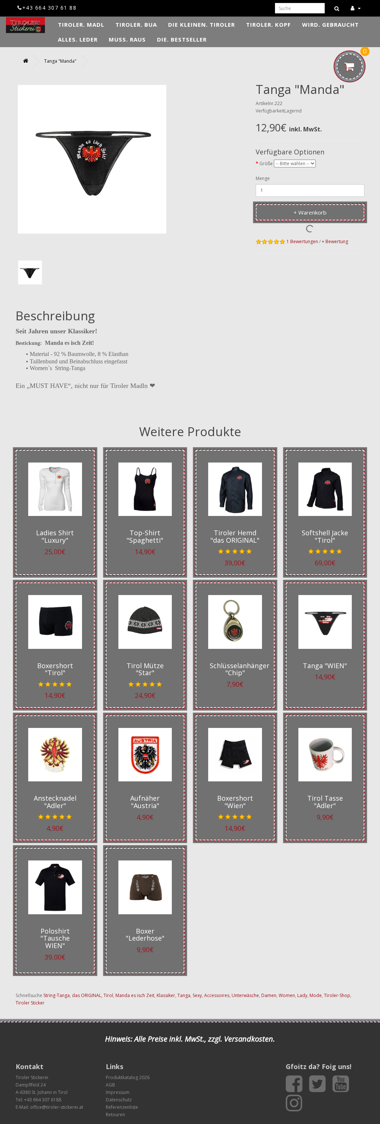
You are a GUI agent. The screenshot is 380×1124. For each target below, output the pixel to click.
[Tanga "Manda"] (30, 272)
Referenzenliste (122, 1107)
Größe (266, 163)
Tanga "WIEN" (325, 665)
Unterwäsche (245, 995)
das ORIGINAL (86, 995)
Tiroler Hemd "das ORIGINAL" (234, 536)
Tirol (108, 995)
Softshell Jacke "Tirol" (325, 536)
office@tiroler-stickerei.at (56, 1107)
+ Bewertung (335, 241)
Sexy (197, 995)
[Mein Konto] (356, 8)
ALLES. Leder (78, 39)
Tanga (183, 995)
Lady (302, 995)
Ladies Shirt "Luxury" (55, 536)
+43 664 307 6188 (42, 1100)
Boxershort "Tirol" (55, 669)
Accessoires (216, 995)
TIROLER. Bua (136, 24)
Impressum (118, 1092)
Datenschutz (119, 1100)
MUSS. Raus (127, 39)
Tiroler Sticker (30, 1003)
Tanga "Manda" (60, 61)
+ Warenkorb (310, 212)
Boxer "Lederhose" (145, 935)
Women (287, 995)
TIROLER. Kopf (268, 24)
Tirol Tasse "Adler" (325, 802)
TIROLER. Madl (81, 24)
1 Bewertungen (302, 241)
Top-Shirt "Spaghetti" (145, 536)
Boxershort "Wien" (235, 802)
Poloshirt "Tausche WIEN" (55, 938)
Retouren (115, 1114)
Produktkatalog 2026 (128, 1077)
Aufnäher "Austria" (145, 802)
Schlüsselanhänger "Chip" (239, 669)
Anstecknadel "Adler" (55, 802)
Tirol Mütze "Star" (145, 669)
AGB (110, 1085)
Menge (263, 178)
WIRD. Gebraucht (330, 24)
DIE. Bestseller (182, 39)
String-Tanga (56, 995)
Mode (315, 995)
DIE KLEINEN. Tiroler (201, 24)
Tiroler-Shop (337, 995)
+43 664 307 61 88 (49, 7)
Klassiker (166, 995)
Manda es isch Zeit (134, 995)
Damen (268, 995)
